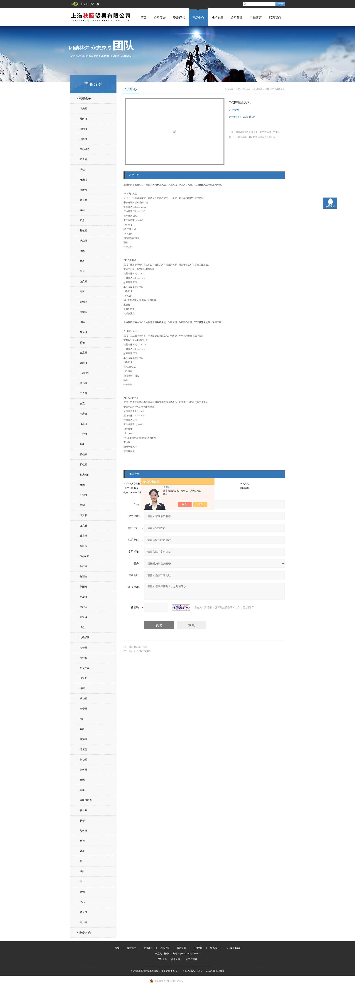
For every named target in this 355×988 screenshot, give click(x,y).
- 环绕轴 (83, 179)
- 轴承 (82, 851)
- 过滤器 (83, 922)
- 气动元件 (84, 556)
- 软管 (82, 820)
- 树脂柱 (83, 576)
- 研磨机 (83, 413)
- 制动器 (83, 759)
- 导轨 (82, 729)
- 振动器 (83, 698)
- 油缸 (82, 871)
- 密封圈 (83, 810)
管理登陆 (162, 959)
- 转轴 (82, 342)
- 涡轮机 (83, 139)
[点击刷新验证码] (181, 607)
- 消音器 (83, 159)
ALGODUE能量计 (142, 651)
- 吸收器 (83, 464)
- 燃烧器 (83, 108)
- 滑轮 (82, 250)
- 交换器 (83, 281)
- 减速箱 (83, 200)
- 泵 (80, 881)
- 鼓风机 (83, 332)
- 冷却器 (83, 647)
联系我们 (275, 17)
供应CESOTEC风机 (133, 492)
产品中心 (198, 17)
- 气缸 (82, 718)
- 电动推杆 (84, 373)
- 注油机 (83, 128)
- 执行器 (83, 566)
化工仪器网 (191, 959)
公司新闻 (237, 17)
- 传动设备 (84, 149)
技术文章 (217, 17)
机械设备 (257, 89)
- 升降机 (83, 362)
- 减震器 (83, 535)
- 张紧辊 (83, 617)
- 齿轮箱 (83, 301)
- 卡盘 (82, 627)
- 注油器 (83, 383)
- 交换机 (83, 525)
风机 (267, 89)
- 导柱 (82, 210)
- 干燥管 (83, 393)
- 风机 (82, 790)
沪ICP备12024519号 (192, 971)
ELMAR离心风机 (132, 483)
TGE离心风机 (140, 647)
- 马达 (82, 840)
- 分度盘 (83, 749)
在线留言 (256, 17)
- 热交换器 (84, 668)
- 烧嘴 (82, 484)
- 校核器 (83, 454)
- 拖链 (82, 688)
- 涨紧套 (83, 678)
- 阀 (80, 861)
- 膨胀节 (83, 545)
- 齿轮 (82, 779)
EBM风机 (244, 488)
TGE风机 (244, 483)
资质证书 (179, 17)
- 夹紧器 (83, 312)
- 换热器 (83, 769)
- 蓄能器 (83, 607)
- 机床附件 (84, 474)
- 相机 (82, 444)
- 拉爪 (82, 220)
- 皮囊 (82, 403)
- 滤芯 (82, 902)
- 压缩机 (83, 495)
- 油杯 (82, 322)
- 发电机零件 (85, 800)
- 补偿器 (83, 230)
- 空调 (82, 505)
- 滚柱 (82, 169)
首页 (143, 17)
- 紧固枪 (83, 586)
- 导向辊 (83, 118)
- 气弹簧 (83, 657)
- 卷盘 (82, 261)
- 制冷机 (83, 596)
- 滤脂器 (83, 240)
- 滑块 (82, 271)
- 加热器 (83, 830)
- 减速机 (83, 912)
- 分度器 (83, 352)
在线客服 (330, 206)
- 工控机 (83, 434)
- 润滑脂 (83, 515)
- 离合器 (83, 708)
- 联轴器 (83, 739)
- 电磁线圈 (84, 637)
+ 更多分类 (84, 932)
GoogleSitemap (233, 948)
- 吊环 (82, 291)
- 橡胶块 (83, 189)
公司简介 (160, 17)
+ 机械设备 (84, 98)
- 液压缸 (83, 423)
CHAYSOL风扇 (131, 488)
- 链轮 (82, 891)
